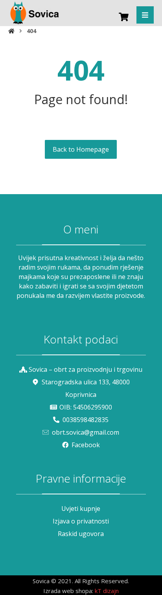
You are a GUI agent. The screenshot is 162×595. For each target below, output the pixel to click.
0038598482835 (86, 419)
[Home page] (11, 31)
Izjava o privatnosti (81, 521)
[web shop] (33, 13)
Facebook (86, 445)
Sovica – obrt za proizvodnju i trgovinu (85, 369)
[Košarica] (123, 16)
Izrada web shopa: (68, 591)
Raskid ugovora (81, 533)
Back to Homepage (81, 149)
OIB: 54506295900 (85, 407)
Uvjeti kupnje (80, 508)
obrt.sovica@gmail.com (85, 432)
